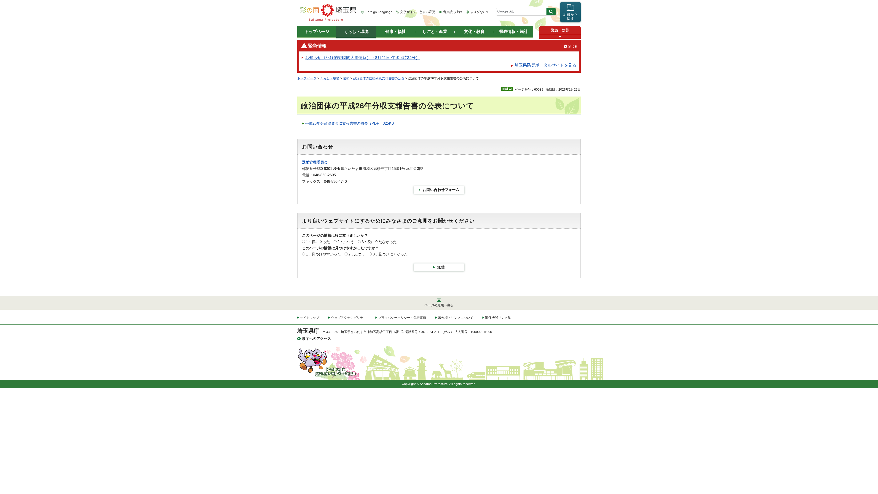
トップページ (306, 78)
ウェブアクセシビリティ (348, 317)
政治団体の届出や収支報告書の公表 (378, 78)
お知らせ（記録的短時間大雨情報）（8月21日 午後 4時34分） (362, 57)
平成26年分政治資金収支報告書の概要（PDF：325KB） (351, 123)
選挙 (346, 78)
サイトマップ (309, 317)
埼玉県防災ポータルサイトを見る (545, 65)
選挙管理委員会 (315, 162)
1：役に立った (318, 242)
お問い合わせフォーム (441, 190)
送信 (441, 267)
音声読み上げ (452, 12)
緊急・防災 (560, 30)
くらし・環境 (329, 78)
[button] (560, 36)
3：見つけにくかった (390, 254)
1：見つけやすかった (323, 254)
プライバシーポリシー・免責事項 (402, 317)
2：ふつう (345, 242)
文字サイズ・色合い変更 (417, 12)
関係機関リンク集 (498, 317)
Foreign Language (379, 12)
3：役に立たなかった (379, 242)
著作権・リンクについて (455, 317)
